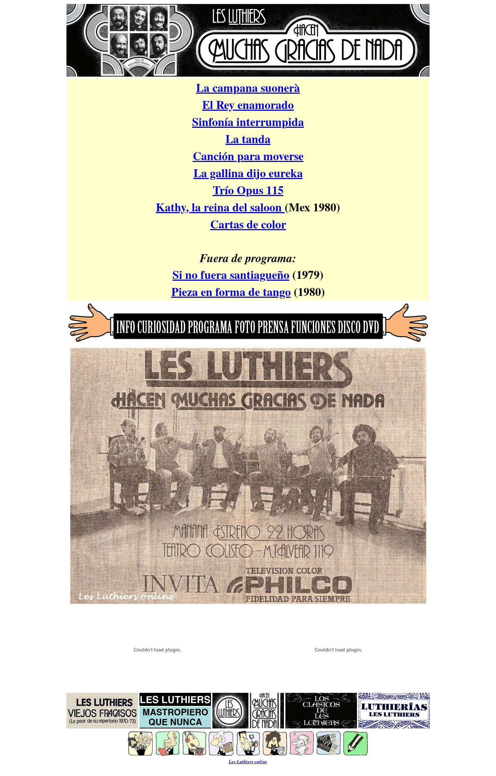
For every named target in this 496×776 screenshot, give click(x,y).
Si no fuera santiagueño (230, 274)
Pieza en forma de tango (231, 291)
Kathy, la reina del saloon (220, 206)
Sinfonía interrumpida (248, 121)
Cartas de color (248, 223)
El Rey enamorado (248, 104)
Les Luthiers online (248, 761)
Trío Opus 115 (248, 189)
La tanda (248, 138)
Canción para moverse (248, 155)
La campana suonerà (248, 87)
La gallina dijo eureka (248, 172)
